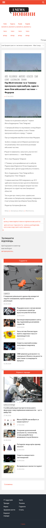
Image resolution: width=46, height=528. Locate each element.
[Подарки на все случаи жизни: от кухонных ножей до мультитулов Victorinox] (9, 311)
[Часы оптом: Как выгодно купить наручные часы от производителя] (9, 334)
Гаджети (7, 293)
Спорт (7, 79)
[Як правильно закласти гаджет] (9, 469)
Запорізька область (17, 211)
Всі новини (13, 76)
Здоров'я (22, 76)
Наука (6, 506)
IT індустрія (8, 500)
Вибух (7, 211)
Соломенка (8, 484)
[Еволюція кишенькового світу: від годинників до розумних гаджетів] (9, 323)
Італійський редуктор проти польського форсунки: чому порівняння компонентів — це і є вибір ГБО (23, 410)
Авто (6, 76)
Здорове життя (9, 510)
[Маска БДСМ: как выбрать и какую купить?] (9, 422)
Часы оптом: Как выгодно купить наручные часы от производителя (27, 333)
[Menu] (3, 2)
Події (36, 76)
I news (23, 524)
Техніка (24, 79)
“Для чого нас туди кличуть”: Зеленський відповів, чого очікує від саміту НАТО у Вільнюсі (21, 226)
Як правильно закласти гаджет (29, 466)
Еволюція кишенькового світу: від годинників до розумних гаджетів (29, 322)
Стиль (21, 510)
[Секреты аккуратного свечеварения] (9, 458)
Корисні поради (9, 405)
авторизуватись (7, 251)
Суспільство (15, 79)
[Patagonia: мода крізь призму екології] (9, 447)
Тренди (6, 503)
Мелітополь (30, 211)
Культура (30, 76)
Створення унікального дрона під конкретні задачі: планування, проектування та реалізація (21, 298)
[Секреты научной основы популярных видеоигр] (9, 346)
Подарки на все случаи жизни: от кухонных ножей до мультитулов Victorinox (29, 310)
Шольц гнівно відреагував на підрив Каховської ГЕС (22, 221)
